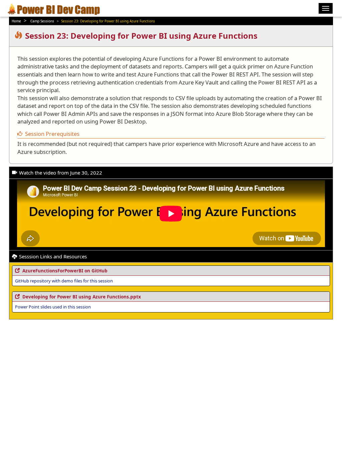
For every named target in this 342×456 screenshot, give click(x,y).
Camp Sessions (42, 21)
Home (16, 21)
